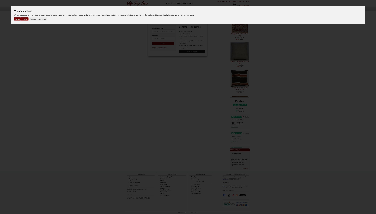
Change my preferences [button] (38, 19)
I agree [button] (17, 19)
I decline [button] (25, 19)
